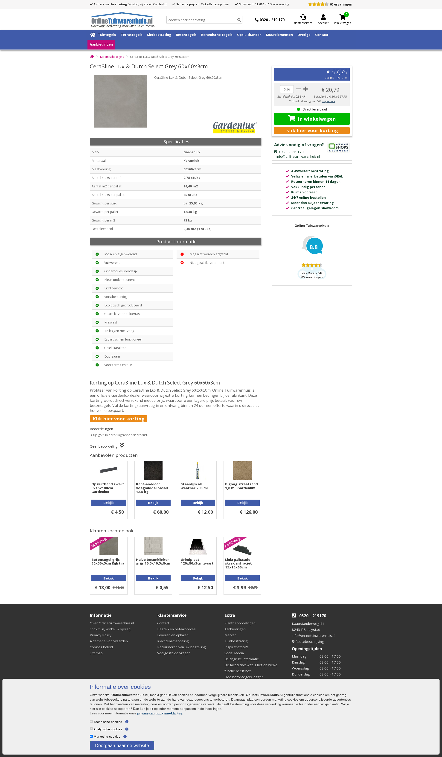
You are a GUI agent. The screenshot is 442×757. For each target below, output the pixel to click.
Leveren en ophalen (173, 635)
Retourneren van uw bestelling (181, 647)
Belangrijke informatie (241, 659)
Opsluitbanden (249, 34)
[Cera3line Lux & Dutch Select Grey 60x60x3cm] (123, 101)
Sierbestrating (159, 34)
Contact (322, 34)
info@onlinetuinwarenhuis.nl (313, 635)
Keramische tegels (217, 34)
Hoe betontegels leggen (244, 677)
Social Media (234, 653)
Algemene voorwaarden (109, 641)
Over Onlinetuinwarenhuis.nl (112, 623)
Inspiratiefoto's (236, 647)
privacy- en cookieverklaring (159, 713)
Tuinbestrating (236, 641)
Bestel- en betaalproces (176, 629)
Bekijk (108, 502)
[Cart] (342, 17)
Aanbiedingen (101, 44)
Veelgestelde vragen (173, 653)
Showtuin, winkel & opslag (110, 629)
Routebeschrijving (309, 641)
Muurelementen (279, 34)
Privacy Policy (100, 635)
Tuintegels (107, 34)
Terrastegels (131, 34)
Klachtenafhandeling (173, 641)
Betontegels (186, 34)
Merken (230, 635)
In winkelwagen (317, 119)
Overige (304, 34)
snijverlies (328, 101)
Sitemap (96, 653)
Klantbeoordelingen (240, 623)
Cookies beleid (101, 647)
